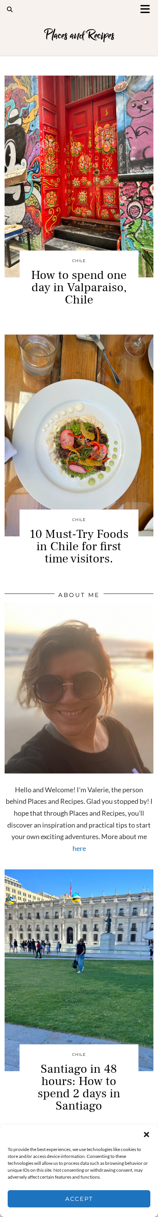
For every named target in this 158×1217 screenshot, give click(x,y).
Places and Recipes (79, 35)
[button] (147, 9)
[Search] (10, 9)
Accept (79, 1198)
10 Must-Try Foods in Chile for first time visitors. (79, 546)
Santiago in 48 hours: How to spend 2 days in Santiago (79, 1087)
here (79, 848)
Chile (79, 260)
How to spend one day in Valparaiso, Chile (79, 287)
